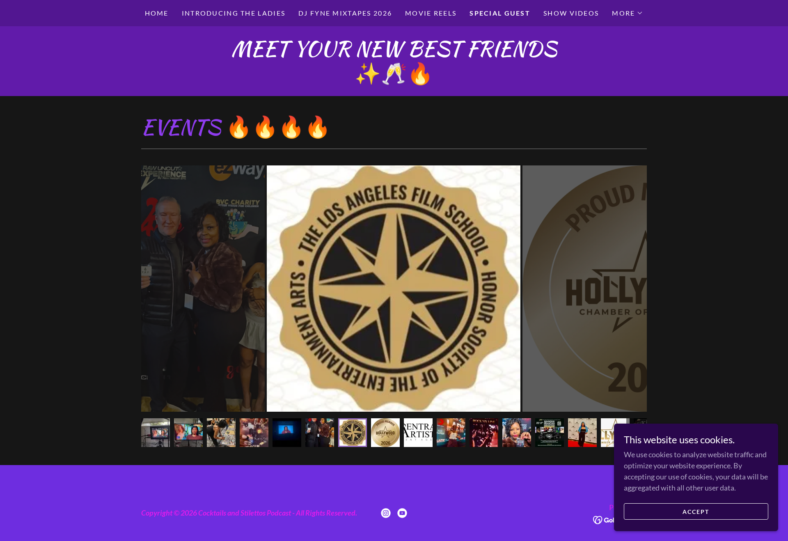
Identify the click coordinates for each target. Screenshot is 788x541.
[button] (627, 13)
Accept (696, 511)
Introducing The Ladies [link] (233, 13)
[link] (386, 513)
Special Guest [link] (500, 13)
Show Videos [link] (571, 13)
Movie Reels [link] (430, 13)
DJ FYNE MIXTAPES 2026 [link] (345, 13)
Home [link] (157, 13)
